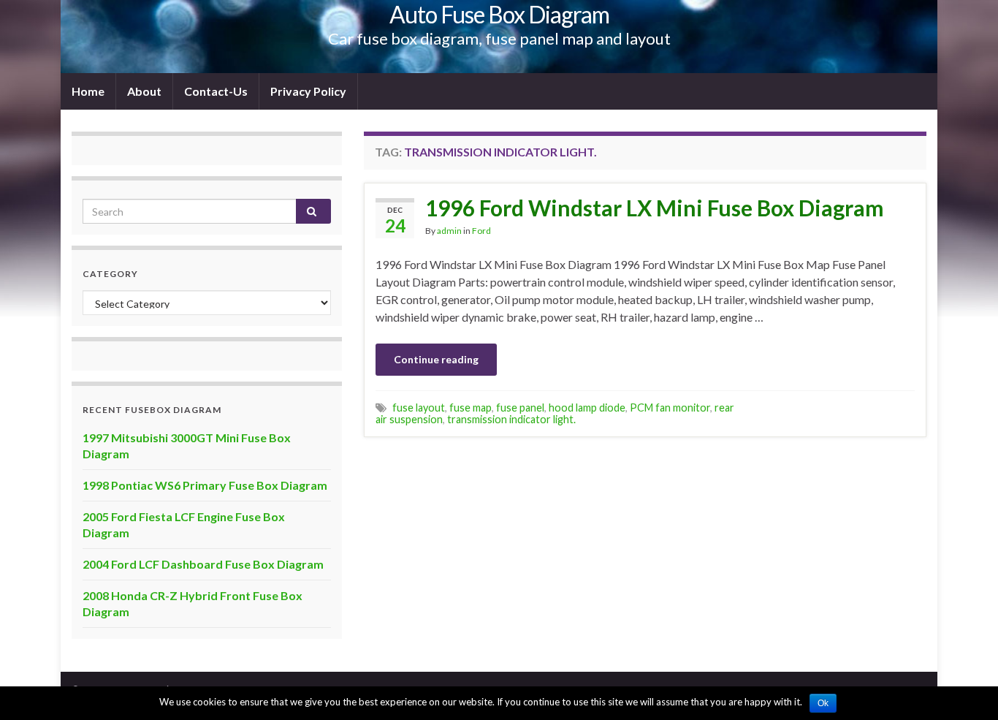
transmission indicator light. (511, 419)
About (144, 91)
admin (449, 230)
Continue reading (436, 359)
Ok (823, 703)
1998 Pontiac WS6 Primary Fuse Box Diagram (205, 485)
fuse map (470, 407)
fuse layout (418, 407)
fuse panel (520, 407)
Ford (481, 230)
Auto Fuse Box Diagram (499, 14)
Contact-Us (216, 91)
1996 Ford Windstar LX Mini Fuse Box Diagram (654, 207)
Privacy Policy (308, 91)
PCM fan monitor (670, 407)
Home (88, 91)
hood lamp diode (587, 407)
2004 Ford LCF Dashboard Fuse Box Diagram (203, 564)
